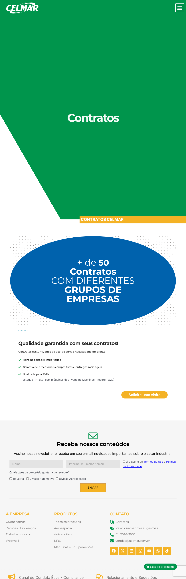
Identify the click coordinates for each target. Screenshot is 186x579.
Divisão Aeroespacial (72, 478)
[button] (179, 7)
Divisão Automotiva (41, 478)
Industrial (19, 478)
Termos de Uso (153, 461)
